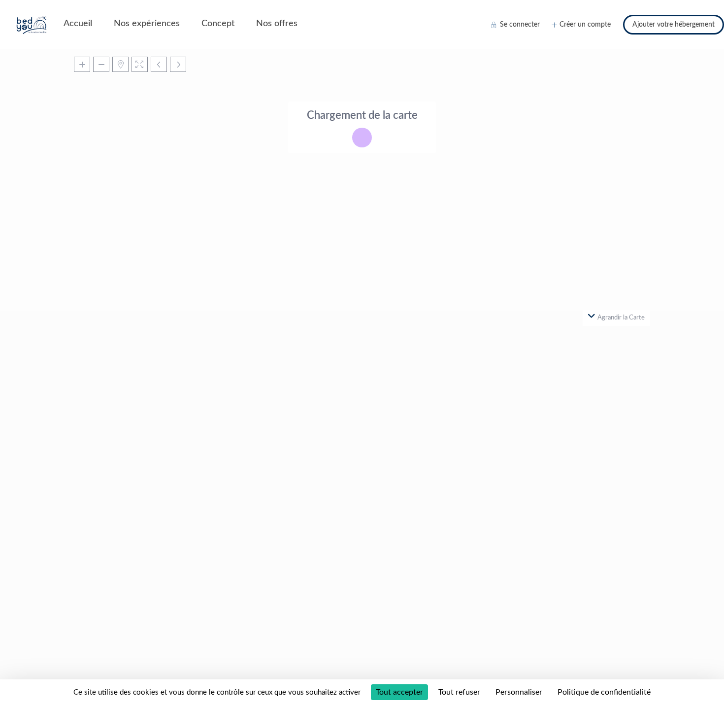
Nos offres (276, 23)
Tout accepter (399, 692)
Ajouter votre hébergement (673, 24)
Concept (217, 23)
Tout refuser (459, 692)
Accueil (78, 23)
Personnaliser (518, 692)
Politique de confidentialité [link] (604, 692)
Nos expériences (147, 23)
